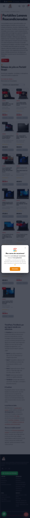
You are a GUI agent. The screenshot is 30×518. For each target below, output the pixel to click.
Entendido (15, 269)
